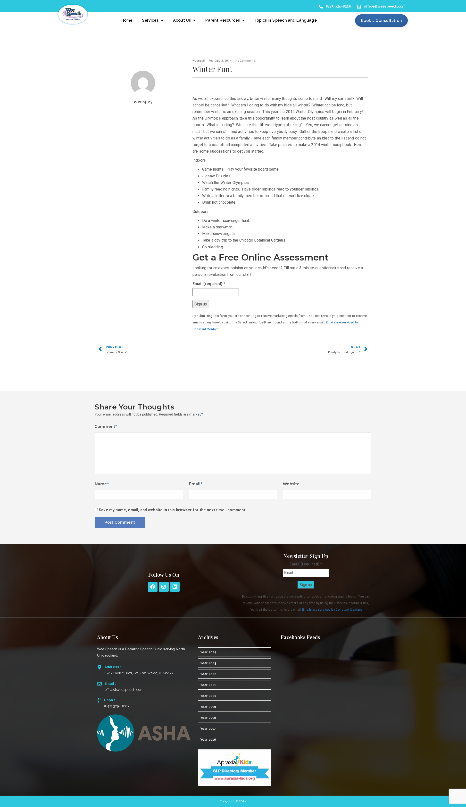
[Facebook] (153, 587)
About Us (182, 20)
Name (102, 484)
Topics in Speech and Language (285, 20)
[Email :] (99, 683)
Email (195, 484)
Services (150, 20)
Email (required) (208, 283)
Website (291, 484)
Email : (110, 683)
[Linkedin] (175, 587)
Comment (106, 426)
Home (127, 20)
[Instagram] (164, 587)
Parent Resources (222, 20)
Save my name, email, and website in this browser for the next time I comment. (172, 510)
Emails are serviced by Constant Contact (332, 609)
